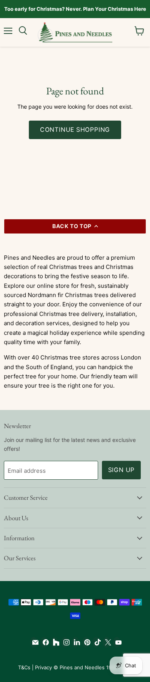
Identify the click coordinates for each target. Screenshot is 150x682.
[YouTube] (116, 642)
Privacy (43, 667)
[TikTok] (96, 642)
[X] (106, 642)
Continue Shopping (75, 129)
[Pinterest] (85, 642)
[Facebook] (44, 642)
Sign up (121, 470)
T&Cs (24, 667)
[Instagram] (64, 642)
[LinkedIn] (75, 642)
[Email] (33, 642)
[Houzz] (54, 642)
